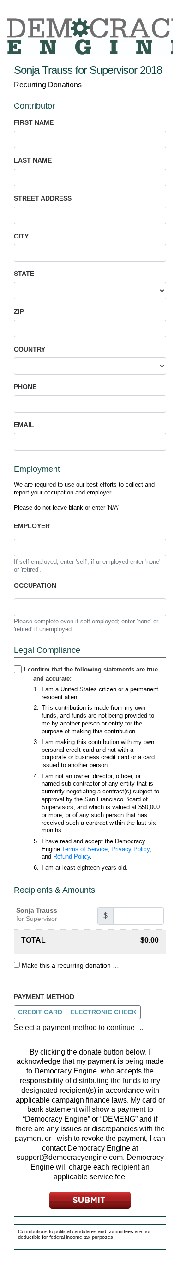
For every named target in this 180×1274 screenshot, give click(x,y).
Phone (25, 386)
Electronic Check (103, 1012)
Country (29, 349)
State (24, 273)
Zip (19, 311)
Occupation (35, 585)
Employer (32, 526)
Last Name (33, 160)
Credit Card (40, 1012)
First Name (34, 122)
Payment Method (44, 996)
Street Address (43, 198)
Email (24, 424)
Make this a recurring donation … (70, 965)
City (21, 236)
